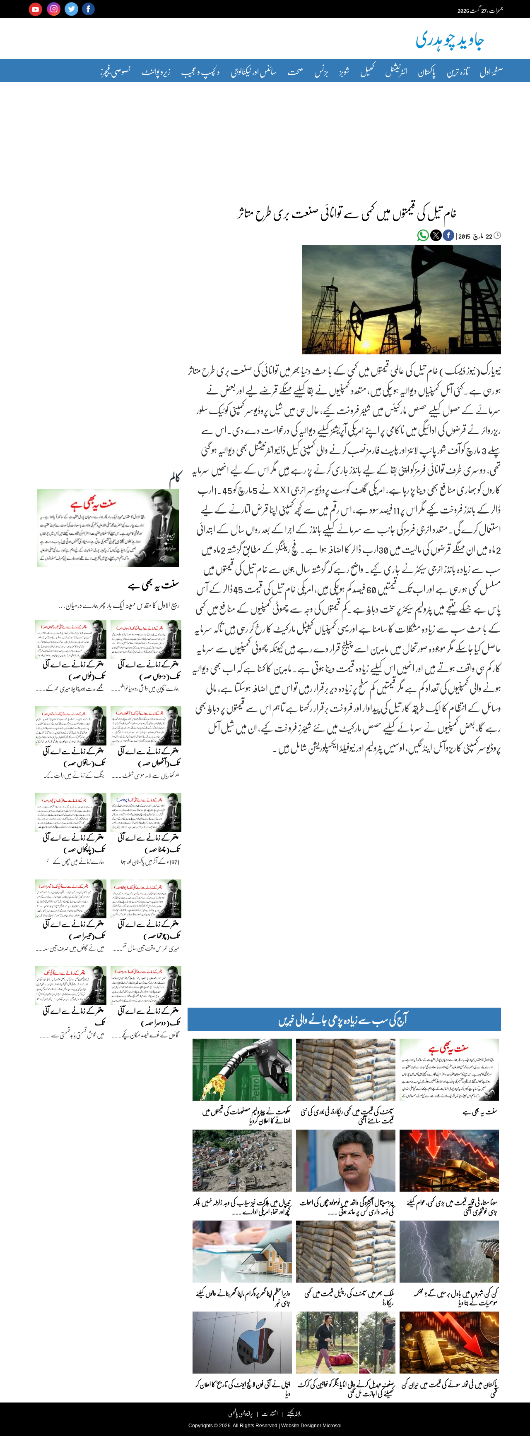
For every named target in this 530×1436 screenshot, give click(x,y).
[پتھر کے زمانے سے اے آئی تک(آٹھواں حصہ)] (146, 728)
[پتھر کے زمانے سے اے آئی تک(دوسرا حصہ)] (146, 988)
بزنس (321, 71)
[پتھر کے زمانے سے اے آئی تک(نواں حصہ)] (70, 641)
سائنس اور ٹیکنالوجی (254, 71)
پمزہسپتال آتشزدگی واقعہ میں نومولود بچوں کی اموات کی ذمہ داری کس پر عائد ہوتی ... (346, 1206)
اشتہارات (270, 1413)
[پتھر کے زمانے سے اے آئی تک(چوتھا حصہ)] (146, 901)
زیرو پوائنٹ (156, 71)
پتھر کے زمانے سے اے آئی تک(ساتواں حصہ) (73, 757)
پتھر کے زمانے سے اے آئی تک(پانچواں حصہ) (73, 843)
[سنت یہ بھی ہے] (108, 530)
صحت (295, 71)
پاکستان (427, 71)
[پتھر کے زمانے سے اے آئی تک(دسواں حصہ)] (146, 641)
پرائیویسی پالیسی (240, 1413)
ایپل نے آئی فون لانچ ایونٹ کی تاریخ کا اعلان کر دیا (242, 1388)
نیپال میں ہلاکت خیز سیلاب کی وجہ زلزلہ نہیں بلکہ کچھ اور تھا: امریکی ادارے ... (241, 1206)
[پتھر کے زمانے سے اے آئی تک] (70, 988)
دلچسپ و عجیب (200, 71)
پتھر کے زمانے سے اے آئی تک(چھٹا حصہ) (148, 843)
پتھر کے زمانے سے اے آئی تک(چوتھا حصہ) (148, 929)
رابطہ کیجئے (294, 1413)
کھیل (367, 71)
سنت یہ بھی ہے (480, 1111)
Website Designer (301, 1426)
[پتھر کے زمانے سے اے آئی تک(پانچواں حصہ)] (70, 814)
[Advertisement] (265, 137)
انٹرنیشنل (396, 71)
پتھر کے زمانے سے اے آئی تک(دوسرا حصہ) (148, 1016)
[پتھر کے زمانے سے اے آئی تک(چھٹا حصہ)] (146, 814)
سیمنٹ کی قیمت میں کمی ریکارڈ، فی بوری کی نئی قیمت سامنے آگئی (347, 1115)
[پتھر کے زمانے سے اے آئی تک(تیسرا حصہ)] (70, 901)
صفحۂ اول (491, 71)
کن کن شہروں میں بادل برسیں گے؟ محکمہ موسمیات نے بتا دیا (455, 1297)
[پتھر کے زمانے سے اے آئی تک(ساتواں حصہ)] (70, 728)
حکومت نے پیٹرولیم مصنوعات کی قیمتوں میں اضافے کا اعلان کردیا (246, 1115)
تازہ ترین (457, 71)
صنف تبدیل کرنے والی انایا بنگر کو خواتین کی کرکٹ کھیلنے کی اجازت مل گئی (345, 1388)
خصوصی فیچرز (115, 71)
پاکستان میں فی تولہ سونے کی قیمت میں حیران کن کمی (449, 1388)
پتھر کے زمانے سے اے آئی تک (73, 1016)
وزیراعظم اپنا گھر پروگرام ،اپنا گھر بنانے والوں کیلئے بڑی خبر (243, 1297)
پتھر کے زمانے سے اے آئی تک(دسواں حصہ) (148, 670)
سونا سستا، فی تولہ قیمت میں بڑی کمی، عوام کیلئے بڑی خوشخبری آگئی (452, 1206)
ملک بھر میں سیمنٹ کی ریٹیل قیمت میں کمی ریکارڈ (349, 1297)
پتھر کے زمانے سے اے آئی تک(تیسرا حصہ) (73, 929)
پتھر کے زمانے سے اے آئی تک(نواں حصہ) (73, 670)
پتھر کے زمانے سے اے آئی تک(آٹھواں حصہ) (148, 757)
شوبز (344, 71)
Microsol (332, 1426)
